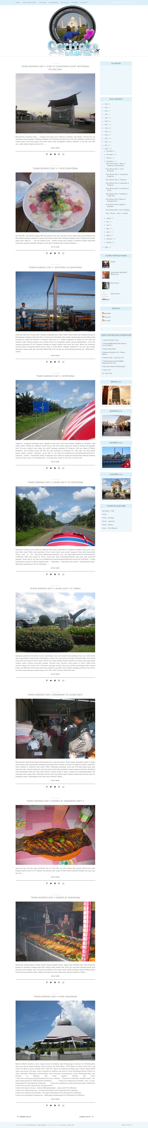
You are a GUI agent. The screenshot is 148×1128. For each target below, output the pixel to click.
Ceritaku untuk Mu (67, 1125)
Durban (113, 262)
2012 (106, 142)
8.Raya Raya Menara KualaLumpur (113, 366)
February (109, 239)
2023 (106, 107)
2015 (106, 131)
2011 (106, 145)
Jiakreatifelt (42, 1125)
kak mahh (107, 320)
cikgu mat (107, 317)
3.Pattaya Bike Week (109, 349)
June (107, 225)
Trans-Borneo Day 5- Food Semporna (55, 168)
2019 (106, 118)
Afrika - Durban (107, 525)
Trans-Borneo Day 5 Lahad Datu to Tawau (55, 588)
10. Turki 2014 (107, 373)
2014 (106, 135)
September (109, 161)
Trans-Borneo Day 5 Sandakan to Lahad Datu (55, 694)
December (109, 151)
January (108, 242)
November (109, 154)
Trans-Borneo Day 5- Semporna (55, 376)
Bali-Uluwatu (115, 283)
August (108, 218)
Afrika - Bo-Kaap (108, 518)
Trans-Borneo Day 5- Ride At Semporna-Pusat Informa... (115, 164)
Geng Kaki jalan (29, 2)
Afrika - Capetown (108, 521)
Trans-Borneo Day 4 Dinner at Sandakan (55, 897)
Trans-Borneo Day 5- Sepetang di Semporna (55, 267)
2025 (106, 104)
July (107, 222)
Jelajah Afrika (115, 294)
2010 (106, 149)
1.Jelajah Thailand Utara (110, 340)
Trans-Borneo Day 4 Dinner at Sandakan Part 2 (55, 801)
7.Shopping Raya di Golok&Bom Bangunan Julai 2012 (113, 362)
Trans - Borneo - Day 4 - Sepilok (117, 213)
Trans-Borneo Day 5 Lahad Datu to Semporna (55, 482)
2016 (106, 128)
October (109, 158)
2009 (106, 247)
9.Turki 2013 (106, 370)
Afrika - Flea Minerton (109, 528)
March (108, 235)
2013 (106, 138)
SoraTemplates (30, 1125)
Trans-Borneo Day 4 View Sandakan (55, 996)
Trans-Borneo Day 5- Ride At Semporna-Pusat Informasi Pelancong (55, 68)
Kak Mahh (107, 313)
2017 (106, 125)
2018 (106, 121)
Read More (55, 148)
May (107, 228)
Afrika (104, 514)
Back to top (126, 1125)
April (108, 232)
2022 (106, 111)
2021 (106, 114)
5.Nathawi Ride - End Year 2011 (113, 358)
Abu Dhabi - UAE (108, 511)
